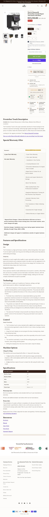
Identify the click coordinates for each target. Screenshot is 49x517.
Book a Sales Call (7, 489)
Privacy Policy (6, 473)
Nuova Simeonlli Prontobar (31, 133)
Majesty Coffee (26, 513)
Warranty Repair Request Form (8, 483)
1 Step (30, 29)
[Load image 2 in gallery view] (11, 36)
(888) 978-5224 (21, 466)
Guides (4, 492)
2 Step (37, 29)
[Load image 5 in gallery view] (5, 41)
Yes (34, 33)
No (29, 33)
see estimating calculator (10, 413)
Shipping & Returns (7, 464)
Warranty (5, 479)
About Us (5, 467)
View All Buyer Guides (37, 467)
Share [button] (30, 67)
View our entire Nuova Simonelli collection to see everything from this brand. (23, 136)
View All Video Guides (37, 464)
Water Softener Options (34, 49)
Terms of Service (7, 476)
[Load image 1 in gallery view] (5, 36)
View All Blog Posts (36, 470)
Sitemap (5, 498)
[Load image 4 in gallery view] (22, 36)
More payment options (36, 63)
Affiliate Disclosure (7, 495)
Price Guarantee (6, 470)
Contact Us (5, 486)
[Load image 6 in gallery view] (11, 41)
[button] (2, 5)
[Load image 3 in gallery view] (16, 36)
